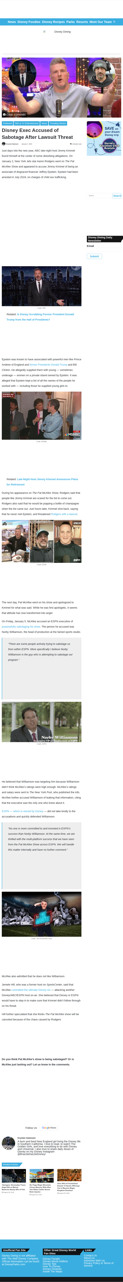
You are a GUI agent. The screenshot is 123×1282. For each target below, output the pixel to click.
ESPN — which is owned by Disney (22, 811)
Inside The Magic (53, 1271)
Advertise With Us (94, 1260)
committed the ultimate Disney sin (30, 989)
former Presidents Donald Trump (48, 364)
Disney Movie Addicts (55, 1261)
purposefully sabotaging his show (21, 626)
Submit (94, 256)
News (12, 22)
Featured (7, 123)
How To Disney (51, 1266)
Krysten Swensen (12, 144)
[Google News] (49, 1127)
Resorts (82, 22)
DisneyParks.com (15, 1264)
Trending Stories (58, 123)
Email (90, 246)
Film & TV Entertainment (26, 123)
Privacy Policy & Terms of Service (99, 1264)
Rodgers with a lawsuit (64, 514)
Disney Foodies (29, 22)
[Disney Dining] (61, 39)
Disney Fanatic (51, 1258)
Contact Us (90, 1255)
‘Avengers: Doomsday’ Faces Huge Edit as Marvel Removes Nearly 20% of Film (14, 1187)
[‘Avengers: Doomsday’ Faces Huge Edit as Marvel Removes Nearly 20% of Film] (14, 1176)
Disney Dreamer (52, 1268)
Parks (70, 22)
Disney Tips (49, 1263)
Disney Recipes (53, 22)
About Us (89, 1258)
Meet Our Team (101, 22)
